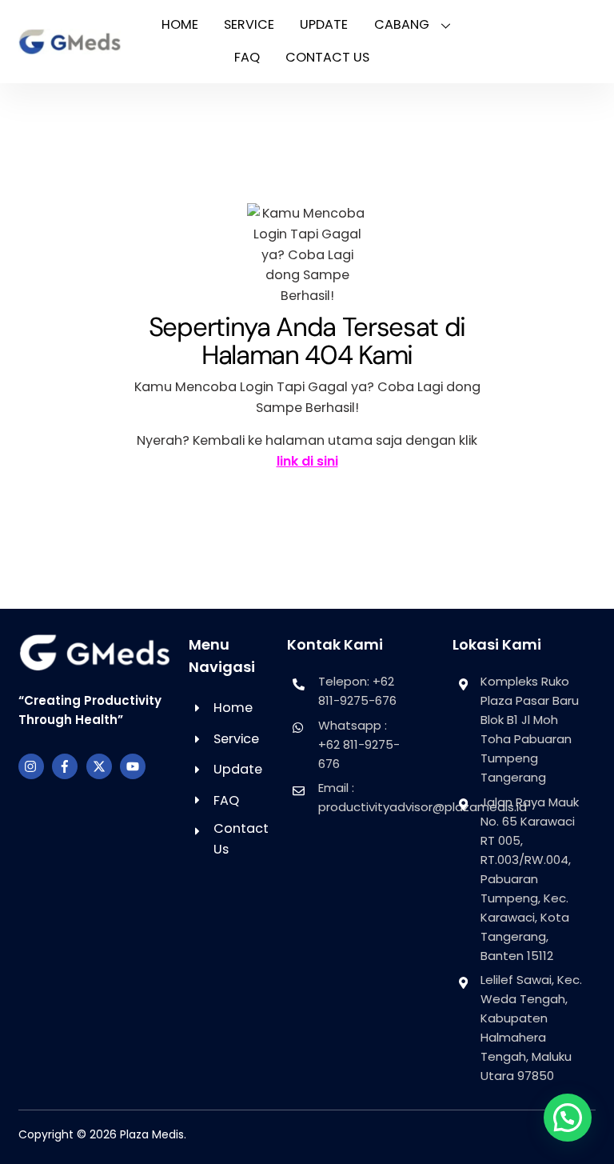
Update (324, 24)
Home (179, 24)
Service (249, 24)
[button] (568, 1118)
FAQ (247, 57)
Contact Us (327, 57)
